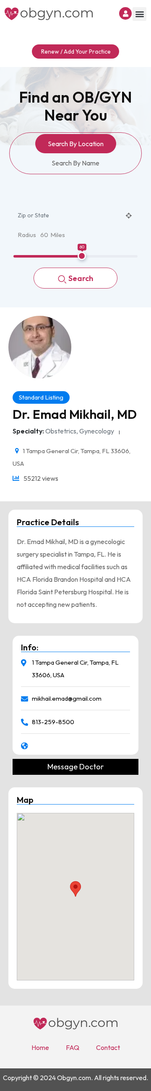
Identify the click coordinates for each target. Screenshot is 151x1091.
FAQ (72, 1047)
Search (80, 278)
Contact (108, 1047)
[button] (139, 14)
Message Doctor (75, 767)
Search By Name (75, 163)
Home (40, 1047)
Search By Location (76, 143)
